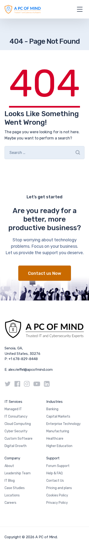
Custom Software (19, 439)
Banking (52, 409)
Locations (12, 495)
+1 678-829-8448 (23, 359)
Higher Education (59, 446)
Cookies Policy (57, 495)
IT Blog (10, 481)
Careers (10, 503)
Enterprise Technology (63, 424)
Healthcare (54, 439)
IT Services (13, 402)
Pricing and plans (59, 488)
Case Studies (15, 488)
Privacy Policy (57, 503)
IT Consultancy (16, 416)
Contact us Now (44, 273)
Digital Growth (16, 446)
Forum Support (58, 466)
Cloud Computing (18, 424)
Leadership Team (18, 473)
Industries (54, 402)
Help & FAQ (54, 473)
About (9, 466)
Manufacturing (57, 431)
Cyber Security (16, 431)
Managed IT (13, 409)
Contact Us (55, 481)
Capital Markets (58, 416)
